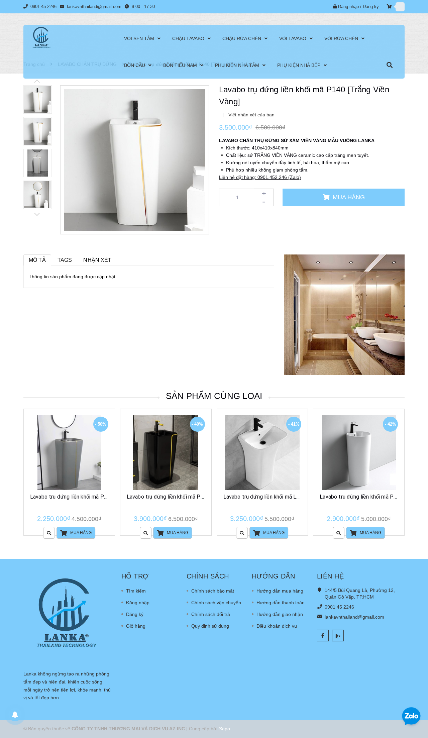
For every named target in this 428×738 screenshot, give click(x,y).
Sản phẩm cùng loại (214, 396)
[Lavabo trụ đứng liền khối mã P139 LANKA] (359, 452)
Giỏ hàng (135, 626)
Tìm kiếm (136, 591)
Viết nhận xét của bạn (251, 114)
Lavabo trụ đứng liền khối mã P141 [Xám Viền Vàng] (91, 497)
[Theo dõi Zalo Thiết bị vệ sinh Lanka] (338, 635)
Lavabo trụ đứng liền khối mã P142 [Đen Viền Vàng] (187, 497)
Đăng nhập (348, 6)
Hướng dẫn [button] (273, 576)
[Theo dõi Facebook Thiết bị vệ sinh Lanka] (323, 635)
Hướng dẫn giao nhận (279, 614)
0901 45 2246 (44, 6)
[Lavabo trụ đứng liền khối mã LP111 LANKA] (262, 452)
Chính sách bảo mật (212, 591)
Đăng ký (371, 6)
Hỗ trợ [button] (135, 576)
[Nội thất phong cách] (344, 314)
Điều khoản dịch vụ (276, 626)
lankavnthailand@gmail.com (94, 6)
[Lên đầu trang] (414, 694)
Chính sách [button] (208, 576)
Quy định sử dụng (210, 626)
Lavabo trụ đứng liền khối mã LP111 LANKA (275, 497)
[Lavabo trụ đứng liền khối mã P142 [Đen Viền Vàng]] (166, 452)
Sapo (224, 728)
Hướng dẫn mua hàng (279, 591)
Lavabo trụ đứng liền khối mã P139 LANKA (370, 497)
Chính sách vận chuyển (216, 602)
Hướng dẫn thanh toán (280, 602)
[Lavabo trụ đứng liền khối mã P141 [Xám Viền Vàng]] (69, 452)
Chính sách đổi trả (210, 614)
